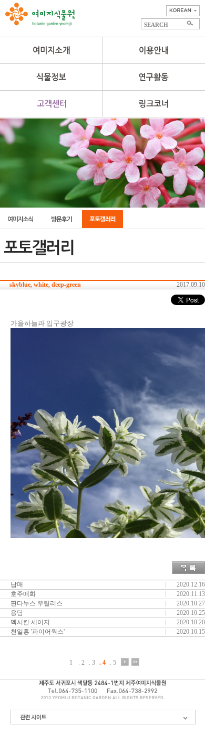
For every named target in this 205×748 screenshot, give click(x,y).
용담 (17, 612)
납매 (17, 584)
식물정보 (51, 77)
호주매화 (23, 594)
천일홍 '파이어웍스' (38, 631)
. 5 (113, 662)
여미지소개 (51, 50)
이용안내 (153, 50)
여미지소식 (20, 219)
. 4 (102, 662)
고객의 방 (61, 219)
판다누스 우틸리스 (37, 603)
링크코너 (153, 104)
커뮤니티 (51, 104)
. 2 (81, 662)
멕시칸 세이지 (30, 622)
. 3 (92, 662)
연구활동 (153, 77)
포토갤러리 (102, 219)
